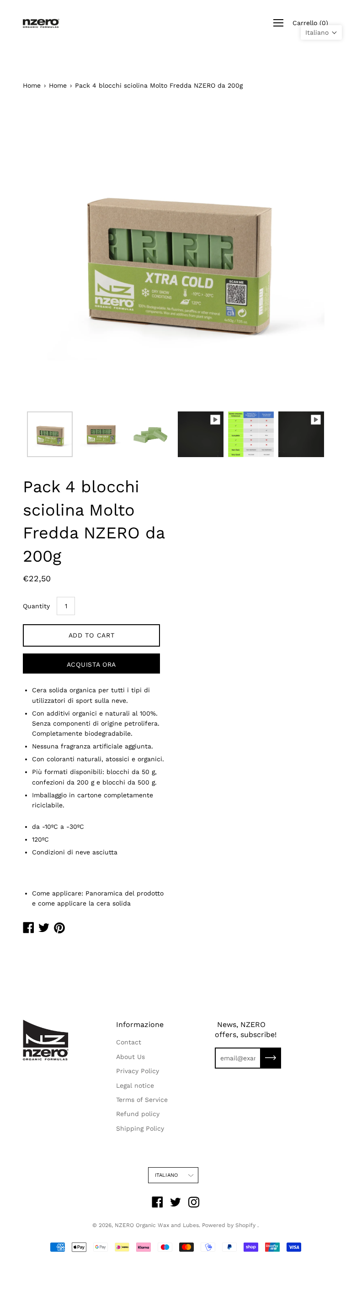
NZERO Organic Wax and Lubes (157, 1225)
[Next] (305, 254)
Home (32, 85)
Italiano (166, 1175)
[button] (321, 32)
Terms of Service (142, 1099)
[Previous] (46, 254)
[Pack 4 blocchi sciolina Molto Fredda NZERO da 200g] (50, 434)
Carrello (310, 22)
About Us (130, 1056)
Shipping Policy (140, 1128)
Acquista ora (91, 664)
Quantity (36, 606)
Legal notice (135, 1085)
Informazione (140, 1024)
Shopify (245, 1225)
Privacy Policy (137, 1071)
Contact (128, 1042)
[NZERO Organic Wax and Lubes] (41, 23)
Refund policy (138, 1113)
